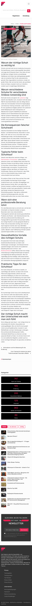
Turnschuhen (13, 159)
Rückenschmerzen (6, 250)
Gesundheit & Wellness (16, 394)
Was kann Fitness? (12, 436)
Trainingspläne (8, 573)
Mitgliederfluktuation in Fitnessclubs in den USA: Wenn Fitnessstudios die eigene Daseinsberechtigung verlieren (18, 453)
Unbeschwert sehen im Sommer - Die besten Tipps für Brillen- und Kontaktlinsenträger (17, 479)
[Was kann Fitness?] (3, 438)
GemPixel (3, 604)
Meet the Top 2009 (12, 488)
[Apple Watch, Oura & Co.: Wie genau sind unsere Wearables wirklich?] (3, 474)
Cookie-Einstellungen (9, 596)
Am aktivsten (13, 426)
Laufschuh (22, 98)
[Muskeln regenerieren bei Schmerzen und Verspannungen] (3, 448)
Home (12, 23)
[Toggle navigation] (28, 3)
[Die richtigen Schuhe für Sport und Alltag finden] (16, 41)
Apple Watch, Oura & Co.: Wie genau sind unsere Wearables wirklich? (18, 473)
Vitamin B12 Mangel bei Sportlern (16, 457)
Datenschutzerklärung (10, 594)
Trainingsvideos (8, 575)
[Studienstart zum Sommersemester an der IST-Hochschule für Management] (3, 500)
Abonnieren (24, 530)
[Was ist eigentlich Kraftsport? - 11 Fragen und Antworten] (3, 443)
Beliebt (4, 426)
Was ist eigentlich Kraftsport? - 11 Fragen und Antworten (18, 442)
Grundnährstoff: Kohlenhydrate (15, 483)
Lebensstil (16, 401)
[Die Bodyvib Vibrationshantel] (3, 495)
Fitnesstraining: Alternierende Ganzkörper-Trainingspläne (18, 431)
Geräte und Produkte (9, 28)
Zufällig (22, 426)
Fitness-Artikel (7, 580)
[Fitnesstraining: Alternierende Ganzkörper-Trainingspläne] (3, 432)
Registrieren (16, 16)
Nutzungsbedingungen (10, 589)
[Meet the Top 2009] (3, 490)
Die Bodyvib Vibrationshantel (15, 493)
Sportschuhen (5, 159)
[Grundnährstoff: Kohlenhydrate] (3, 484)
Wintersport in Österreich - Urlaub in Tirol (18, 467)
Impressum (7, 591)
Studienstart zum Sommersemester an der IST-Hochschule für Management (18, 499)
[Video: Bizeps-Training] (3, 464)
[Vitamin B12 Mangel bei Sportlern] (3, 458)
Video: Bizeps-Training (13, 462)
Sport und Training (16, 379)
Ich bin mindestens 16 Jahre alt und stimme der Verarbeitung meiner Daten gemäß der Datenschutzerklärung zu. (15, 535)
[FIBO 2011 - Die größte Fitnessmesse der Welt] (3, 505)
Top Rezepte (7, 577)
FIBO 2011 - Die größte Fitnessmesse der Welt (18, 504)
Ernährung (16, 387)
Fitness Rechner (8, 582)
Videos (16, 416)
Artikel (17, 23)
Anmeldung (26, 16)
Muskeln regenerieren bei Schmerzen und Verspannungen (18, 447)
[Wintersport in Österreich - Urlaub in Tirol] (3, 469)
